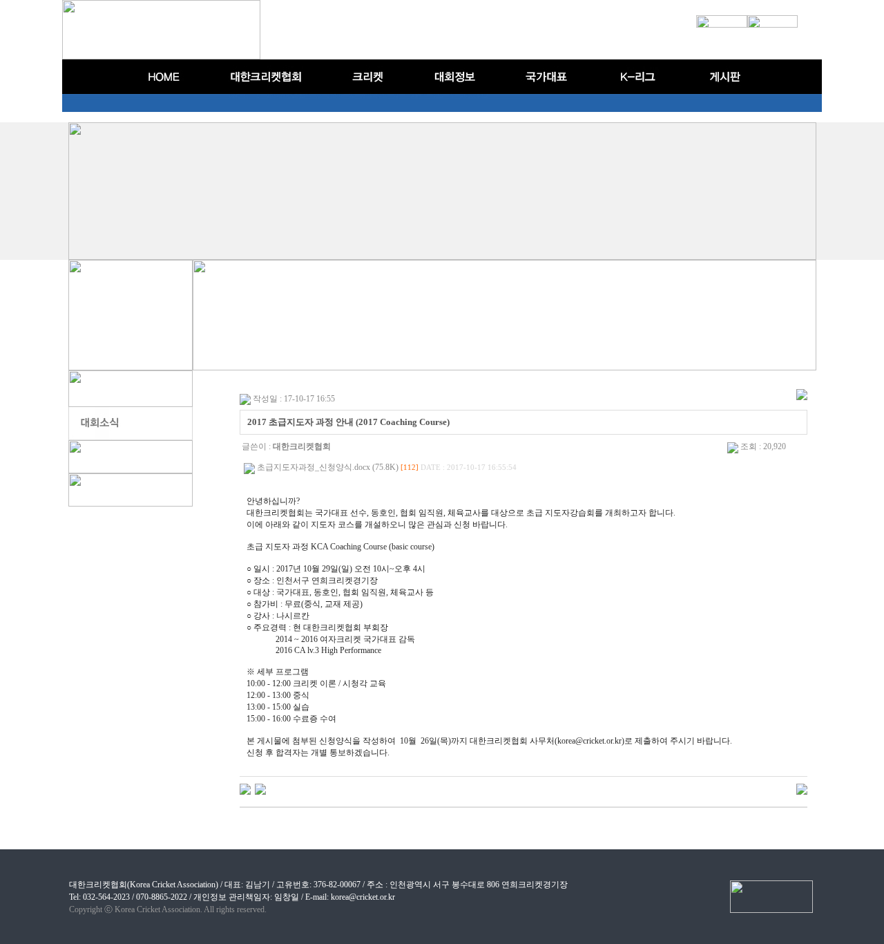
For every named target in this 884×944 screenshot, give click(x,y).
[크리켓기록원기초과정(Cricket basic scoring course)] (245, 788)
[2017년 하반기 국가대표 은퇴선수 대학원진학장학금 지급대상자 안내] (260, 788)
